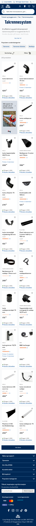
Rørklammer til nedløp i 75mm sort (9, 272)
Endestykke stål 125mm (25, 194)
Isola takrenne (7, 79)
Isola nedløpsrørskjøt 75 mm (9, 310)
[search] (3, 11)
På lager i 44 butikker (9, 403)
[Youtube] (17, 510)
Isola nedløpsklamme (25, 272)
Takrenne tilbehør (19, 46)
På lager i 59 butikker (26, 403)
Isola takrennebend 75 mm (27, 80)
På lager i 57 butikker (26, 287)
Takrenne (6, 46)
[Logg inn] (20, 6)
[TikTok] (21, 510)
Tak (19, 17)
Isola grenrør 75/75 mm (9, 346)
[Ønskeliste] (29, 6)
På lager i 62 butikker (9, 211)
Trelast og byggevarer (9, 17)
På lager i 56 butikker (9, 366)
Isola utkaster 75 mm (8, 194)
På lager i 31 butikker (26, 172)
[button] (18, 447)
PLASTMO (22, 230)
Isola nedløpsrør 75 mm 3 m (27, 425)
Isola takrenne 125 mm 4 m (8, 388)
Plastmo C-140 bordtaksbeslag (7, 425)
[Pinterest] (25, 510)
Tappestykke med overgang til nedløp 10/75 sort (26, 310)
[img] (9, 83)
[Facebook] (8, 510)
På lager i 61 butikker (26, 211)
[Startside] (11, 6)
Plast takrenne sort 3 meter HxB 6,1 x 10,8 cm (27, 234)
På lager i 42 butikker (26, 440)
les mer (17, 38)
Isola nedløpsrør (25, 118)
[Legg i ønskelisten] (14, 63)
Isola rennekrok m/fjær (25, 388)
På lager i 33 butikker (9, 287)
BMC (21, 342)
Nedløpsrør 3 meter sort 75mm (27, 154)
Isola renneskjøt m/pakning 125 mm (9, 233)
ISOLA (3, 76)
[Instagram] (13, 510)
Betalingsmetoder (7, 497)
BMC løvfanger (25, 345)
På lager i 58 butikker (9, 97)
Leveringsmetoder (23, 497)
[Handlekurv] (33, 6)
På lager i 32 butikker (26, 250)
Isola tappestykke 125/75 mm (8, 154)
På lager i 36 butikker (26, 366)
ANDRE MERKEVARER (25, 150)
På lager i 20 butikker (9, 440)
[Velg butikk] (25, 6)
